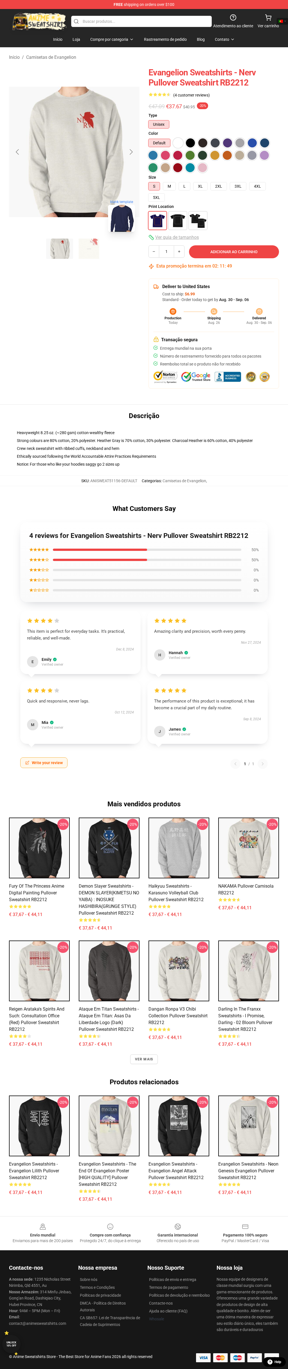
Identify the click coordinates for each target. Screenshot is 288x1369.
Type (152, 115)
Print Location (161, 206)
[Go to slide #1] (59, 249)
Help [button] (277, 1362)
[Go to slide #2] (88, 249)
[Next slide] (131, 152)
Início (14, 57)
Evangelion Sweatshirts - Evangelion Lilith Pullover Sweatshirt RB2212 (34, 1170)
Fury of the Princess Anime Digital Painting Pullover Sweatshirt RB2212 (36, 892)
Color (153, 133)
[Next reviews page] (263, 764)
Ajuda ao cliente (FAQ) (168, 1311)
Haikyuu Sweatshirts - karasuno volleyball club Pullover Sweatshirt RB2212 (176, 892)
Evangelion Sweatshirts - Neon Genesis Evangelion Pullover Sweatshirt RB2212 (248, 1170)
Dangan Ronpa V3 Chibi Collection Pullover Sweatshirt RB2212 (178, 1015)
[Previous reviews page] (235, 764)
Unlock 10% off (11, 1344)
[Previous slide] (18, 152)
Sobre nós (88, 1279)
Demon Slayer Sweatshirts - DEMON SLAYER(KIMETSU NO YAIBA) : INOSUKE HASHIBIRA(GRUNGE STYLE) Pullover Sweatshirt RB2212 (109, 899)
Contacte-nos (161, 1303)
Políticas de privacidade (100, 1295)
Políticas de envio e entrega (172, 1279)
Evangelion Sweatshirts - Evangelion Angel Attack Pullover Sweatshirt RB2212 (176, 1170)
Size (152, 177)
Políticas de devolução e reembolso (179, 1295)
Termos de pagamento (168, 1287)
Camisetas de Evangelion (51, 57)
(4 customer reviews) (191, 95)
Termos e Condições (97, 1287)
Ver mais (144, 1059)
